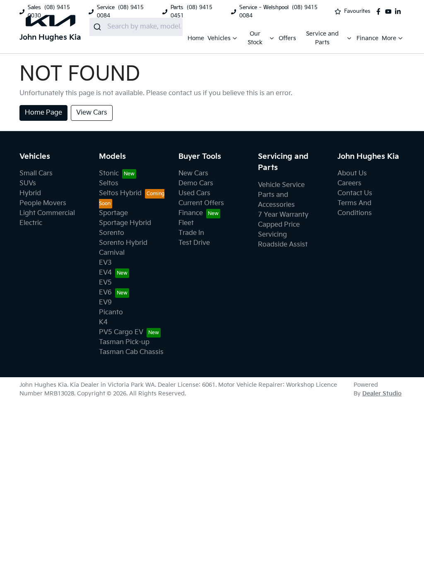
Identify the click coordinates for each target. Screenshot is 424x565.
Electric (30, 223)
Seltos (108, 183)
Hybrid (30, 193)
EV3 (105, 263)
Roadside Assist (283, 245)
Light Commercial (47, 213)
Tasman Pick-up (124, 342)
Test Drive (194, 243)
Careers (349, 183)
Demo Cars (195, 183)
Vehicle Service (281, 185)
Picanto (111, 312)
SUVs (27, 183)
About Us (352, 173)
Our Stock (255, 38)
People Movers (42, 203)
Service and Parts (322, 38)
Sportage (113, 213)
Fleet (186, 223)
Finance (367, 38)
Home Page (43, 113)
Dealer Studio (382, 393)
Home (196, 38)
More (389, 38)
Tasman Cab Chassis (131, 352)
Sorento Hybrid (123, 243)
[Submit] (98, 27)
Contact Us (354, 193)
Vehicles (219, 38)
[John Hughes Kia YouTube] (390, 11)
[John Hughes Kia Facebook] (380, 11)
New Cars (193, 173)
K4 (103, 322)
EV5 (105, 283)
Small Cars (36, 173)
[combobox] (136, 27)
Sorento (111, 233)
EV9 (105, 302)
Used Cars (194, 193)
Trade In (191, 233)
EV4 (105, 273)
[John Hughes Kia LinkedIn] (400, 11)
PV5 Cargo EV (121, 332)
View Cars (91, 113)
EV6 (105, 293)
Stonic (109, 173)
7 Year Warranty (283, 215)
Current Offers (201, 203)
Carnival (112, 253)
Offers (287, 38)
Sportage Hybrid (125, 223)
